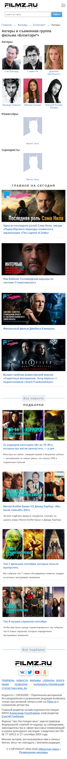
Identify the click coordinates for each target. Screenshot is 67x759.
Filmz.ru (51, 701)
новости (22, 680)
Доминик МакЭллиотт (53, 72)
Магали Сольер (32, 105)
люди (5, 684)
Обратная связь (49, 749)
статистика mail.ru (14, 688)
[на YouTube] (37, 672)
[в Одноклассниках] (45, 672)
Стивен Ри (32, 71)
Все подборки (33, 649)
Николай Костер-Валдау (54, 106)
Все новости (33, 398)
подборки (21, 684)
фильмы (35, 680)
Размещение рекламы (33, 752)
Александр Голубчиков (25, 713)
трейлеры (8, 680)
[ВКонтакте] (22, 672)
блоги (60, 680)
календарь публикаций (49, 684)
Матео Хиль (32, 143)
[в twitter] (30, 672)
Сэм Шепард (11, 71)
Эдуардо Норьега (11, 105)
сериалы (48, 680)
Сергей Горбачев (13, 716)
